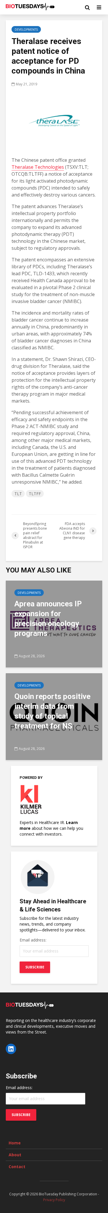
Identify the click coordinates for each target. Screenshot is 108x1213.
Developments (26, 29)
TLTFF (35, 493)
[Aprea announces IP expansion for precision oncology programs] (54, 623)
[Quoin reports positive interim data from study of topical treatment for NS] (54, 716)
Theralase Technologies (38, 167)
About (15, 1154)
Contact (17, 1166)
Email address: (33, 940)
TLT (18, 493)
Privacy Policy (54, 1199)
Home (15, 1143)
